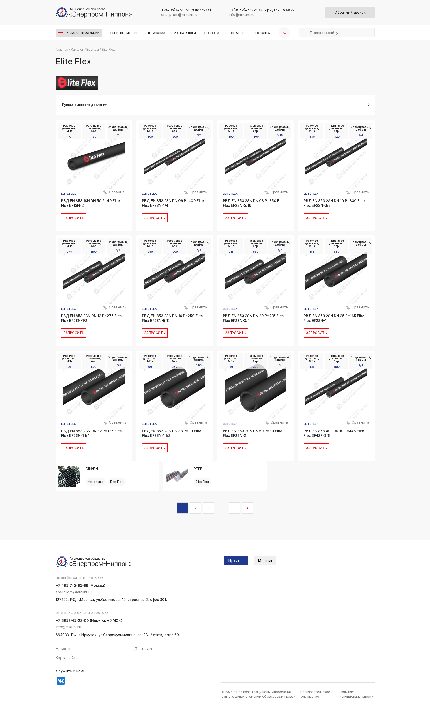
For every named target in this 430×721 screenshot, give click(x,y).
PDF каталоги (185, 33)
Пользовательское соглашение (315, 694)
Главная (62, 49)
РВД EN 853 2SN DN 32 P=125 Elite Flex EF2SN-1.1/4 (91, 433)
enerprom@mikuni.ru (179, 14)
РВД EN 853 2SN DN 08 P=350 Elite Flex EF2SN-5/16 (254, 203)
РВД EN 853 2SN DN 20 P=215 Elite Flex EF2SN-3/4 (253, 318)
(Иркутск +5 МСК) (262, 10)
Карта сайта (67, 657)
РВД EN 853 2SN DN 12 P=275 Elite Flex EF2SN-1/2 (91, 318)
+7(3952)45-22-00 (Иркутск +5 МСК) (89, 620)
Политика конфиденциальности (356, 694)
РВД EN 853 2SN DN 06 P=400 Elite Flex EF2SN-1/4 (173, 203)
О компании (155, 33)
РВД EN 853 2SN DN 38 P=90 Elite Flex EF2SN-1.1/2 (171, 433)
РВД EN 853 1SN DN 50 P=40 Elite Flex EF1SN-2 (90, 203)
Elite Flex (68, 193)
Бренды (92, 49)
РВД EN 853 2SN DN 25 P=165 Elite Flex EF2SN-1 (334, 318)
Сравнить (117, 192)
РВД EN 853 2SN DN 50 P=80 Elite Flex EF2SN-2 (252, 433)
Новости (211, 33)
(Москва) (186, 10)
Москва (265, 560)
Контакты (236, 33)
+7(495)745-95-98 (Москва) (80, 585)
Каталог (77, 49)
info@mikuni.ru (241, 14)
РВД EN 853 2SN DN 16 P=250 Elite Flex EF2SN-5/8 (172, 318)
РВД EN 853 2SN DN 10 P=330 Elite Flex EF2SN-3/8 (334, 203)
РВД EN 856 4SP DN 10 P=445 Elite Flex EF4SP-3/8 (334, 433)
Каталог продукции (83, 32)
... (221, 508)
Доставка (261, 33)
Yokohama (95, 482)
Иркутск (235, 560)
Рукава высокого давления (84, 105)
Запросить (74, 218)
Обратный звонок (350, 12)
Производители (123, 33)
